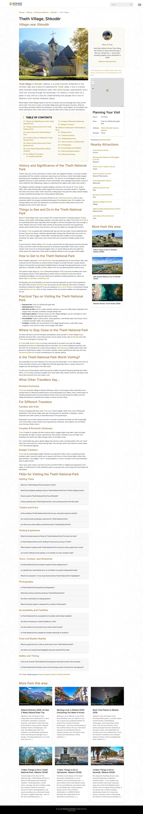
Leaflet (121, 106)
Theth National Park (65, 198)
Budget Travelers (67, 124)
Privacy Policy (71, 810)
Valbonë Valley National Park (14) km (106, 209)
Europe (21, 12)
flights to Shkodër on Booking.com (36, 278)
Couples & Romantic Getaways (72, 121)
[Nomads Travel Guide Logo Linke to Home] (16, 4)
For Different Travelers (34, 154)
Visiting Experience (68, 139)
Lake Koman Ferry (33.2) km (103, 216)
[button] (107, 90)
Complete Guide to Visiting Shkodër (56, 674)
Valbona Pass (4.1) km (101, 188)
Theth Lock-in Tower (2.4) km (104, 167)
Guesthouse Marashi (27, 352)
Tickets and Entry (68, 135)
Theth (60, 87)
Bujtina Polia (34, 343)
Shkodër (54, 12)
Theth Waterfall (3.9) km (102, 181)
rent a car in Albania (65, 287)
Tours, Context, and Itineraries (72, 142)
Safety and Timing (68, 154)
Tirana (42, 271)
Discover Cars (31, 289)
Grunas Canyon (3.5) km (102, 174)
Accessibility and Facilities (71, 148)
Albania (29, 12)
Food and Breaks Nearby (70, 151)
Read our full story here (107, 61)
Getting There (66, 132)
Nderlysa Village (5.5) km (102, 202)
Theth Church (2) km (100, 150)
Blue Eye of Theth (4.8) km (102, 195)
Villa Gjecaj (61, 348)
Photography (66, 145)
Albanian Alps (42, 285)
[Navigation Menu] (139, 5)
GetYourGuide (105, 140)
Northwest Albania (41, 12)
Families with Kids (35, 156)
